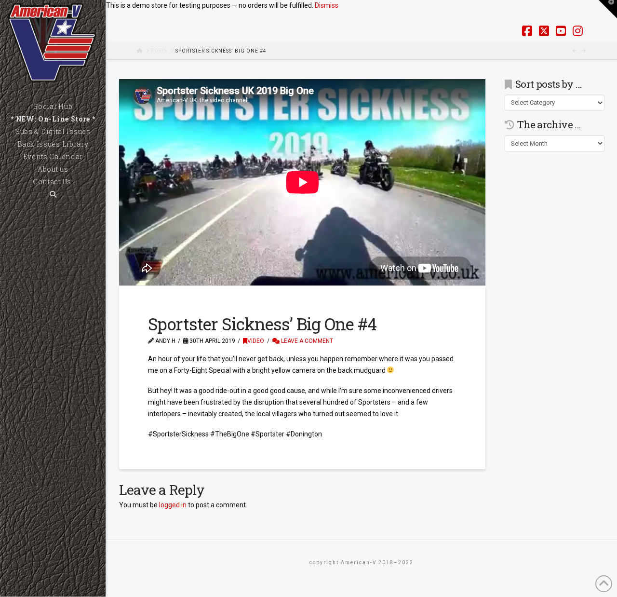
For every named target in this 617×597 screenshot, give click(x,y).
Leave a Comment (306, 341)
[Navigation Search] (53, 194)
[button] (608, 9)
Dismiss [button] (326, 5)
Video (255, 341)
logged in (173, 505)
